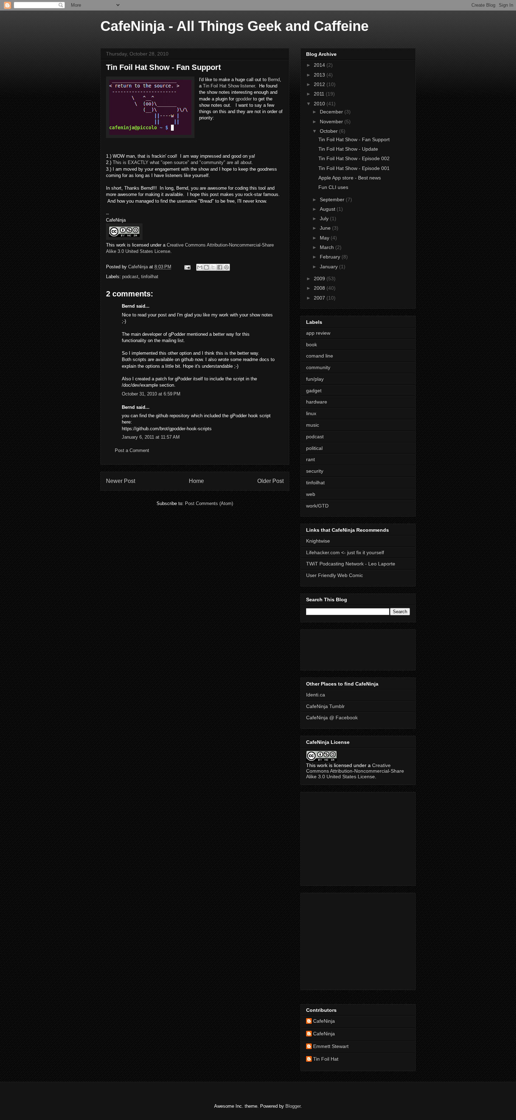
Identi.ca (315, 694)
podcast (130, 276)
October (329, 131)
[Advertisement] (327, 648)
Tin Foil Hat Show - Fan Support (354, 139)
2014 (320, 65)
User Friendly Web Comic (334, 575)
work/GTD (317, 506)
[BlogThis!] (206, 267)
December (332, 111)
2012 (320, 84)
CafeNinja (324, 1021)
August (328, 209)
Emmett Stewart (331, 1046)
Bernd (274, 79)
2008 (320, 288)
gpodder (244, 98)
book (311, 344)
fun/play (315, 379)
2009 (320, 278)
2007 (320, 298)
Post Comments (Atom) (209, 503)
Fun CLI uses (333, 187)
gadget (314, 390)
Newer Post (120, 481)
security (314, 471)
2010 (320, 103)
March (327, 247)
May (325, 238)
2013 (320, 75)
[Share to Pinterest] (226, 267)
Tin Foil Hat (325, 1059)
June (326, 228)
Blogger (292, 1106)
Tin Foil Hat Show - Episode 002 (354, 158)
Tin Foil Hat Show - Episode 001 (354, 168)
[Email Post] (187, 266)
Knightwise (318, 541)
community (318, 367)
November (332, 121)
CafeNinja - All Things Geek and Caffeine (234, 26)
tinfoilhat (149, 276)
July (325, 218)
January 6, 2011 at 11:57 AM (151, 437)
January (329, 266)
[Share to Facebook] (219, 267)
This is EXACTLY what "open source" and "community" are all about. (183, 162)
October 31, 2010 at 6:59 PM (151, 394)
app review (318, 333)
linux (311, 413)
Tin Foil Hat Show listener (229, 86)
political (314, 448)
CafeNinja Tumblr (325, 706)
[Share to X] (213, 267)
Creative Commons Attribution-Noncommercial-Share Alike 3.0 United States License (355, 770)
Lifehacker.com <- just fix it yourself (345, 552)
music (312, 425)
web (310, 494)
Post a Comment (132, 450)
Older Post (270, 481)
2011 (320, 94)
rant (310, 459)
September (333, 199)
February (331, 257)
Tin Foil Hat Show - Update (348, 149)
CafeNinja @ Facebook (332, 717)
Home (196, 481)
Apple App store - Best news (349, 178)
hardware (316, 402)
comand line (319, 356)
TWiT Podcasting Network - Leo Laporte (350, 563)
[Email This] (199, 267)
